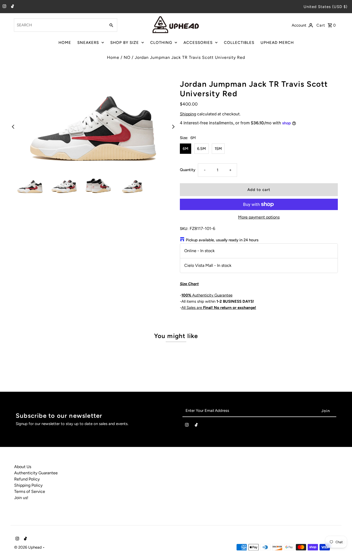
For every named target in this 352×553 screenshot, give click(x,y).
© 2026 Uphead (28, 547)
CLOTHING (161, 42)
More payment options (259, 217)
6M (185, 148)
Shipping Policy (28, 485)
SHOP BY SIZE (124, 42)
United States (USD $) (325, 6)
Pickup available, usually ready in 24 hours (222, 240)
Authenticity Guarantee (206, 295)
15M (218, 148)
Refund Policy (27, 479)
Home (113, 57)
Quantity (187, 169)
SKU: (184, 228)
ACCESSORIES (198, 42)
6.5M (201, 148)
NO (127, 57)
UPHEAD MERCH (277, 42)
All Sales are (218, 307)
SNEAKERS (88, 42)
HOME (64, 42)
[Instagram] (3, 7)
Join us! (21, 497)
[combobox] (59, 25)
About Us (22, 466)
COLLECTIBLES (239, 42)
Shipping (188, 113)
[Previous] (13, 126)
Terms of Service (29, 491)
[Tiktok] (12, 7)
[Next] (173, 126)
